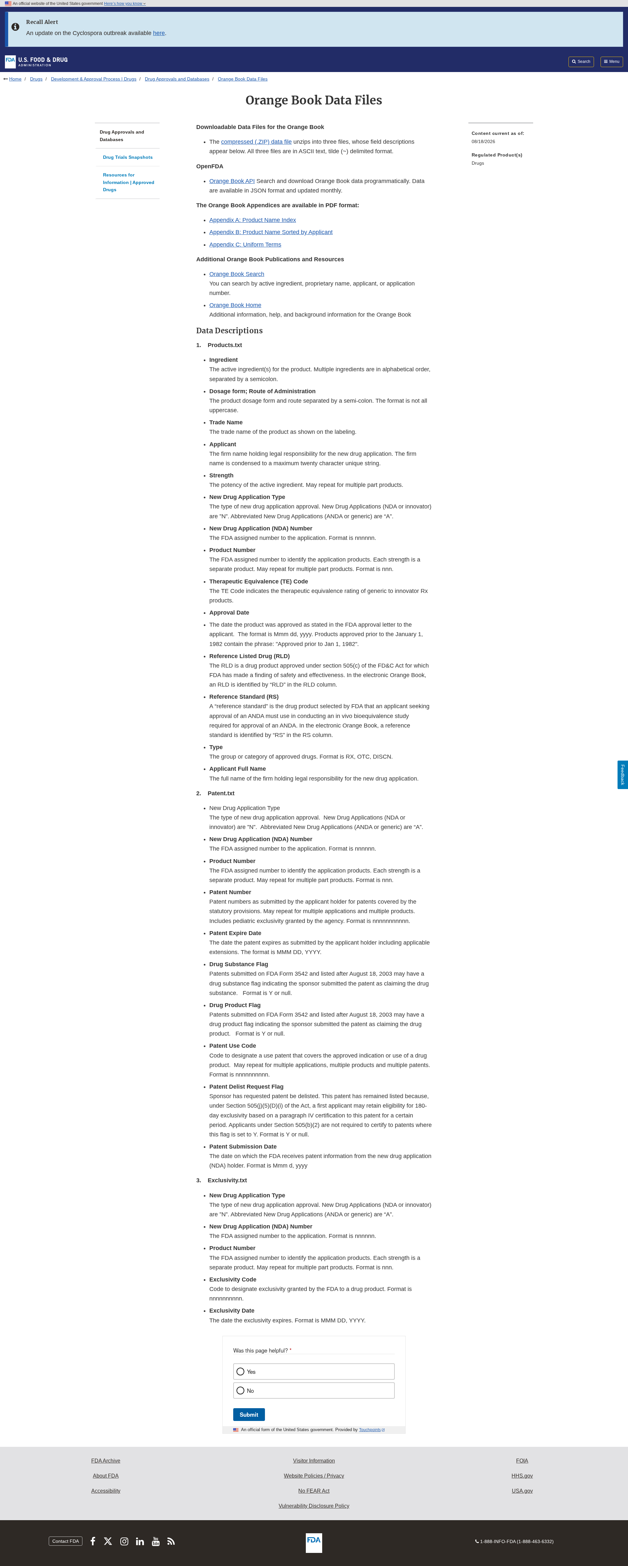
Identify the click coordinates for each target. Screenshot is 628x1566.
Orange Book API (232, 181)
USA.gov (522, 1491)
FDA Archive (105, 1461)
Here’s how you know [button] (123, 3)
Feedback (622, 775)
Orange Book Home (235, 305)
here (159, 33)
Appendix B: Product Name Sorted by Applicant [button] (271, 232)
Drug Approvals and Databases (177, 79)
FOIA (522, 1461)
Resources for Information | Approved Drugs (128, 182)
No (250, 1390)
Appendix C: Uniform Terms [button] (245, 244)
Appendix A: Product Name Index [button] (252, 220)
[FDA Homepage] (36, 61)
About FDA (106, 1476)
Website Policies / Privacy (314, 1476)
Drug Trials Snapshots (128, 157)
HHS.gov (522, 1476)
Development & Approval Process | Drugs (93, 79)
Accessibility (105, 1491)
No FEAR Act (313, 1491)
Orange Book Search (236, 274)
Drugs (36, 79)
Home (15, 79)
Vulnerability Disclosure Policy (314, 1506)
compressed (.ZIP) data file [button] (256, 141)
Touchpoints (370, 1430)
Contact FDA (65, 1541)
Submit (249, 1414)
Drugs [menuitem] (478, 163)
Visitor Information (314, 1461)
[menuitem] (500, 139)
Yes (251, 1371)
